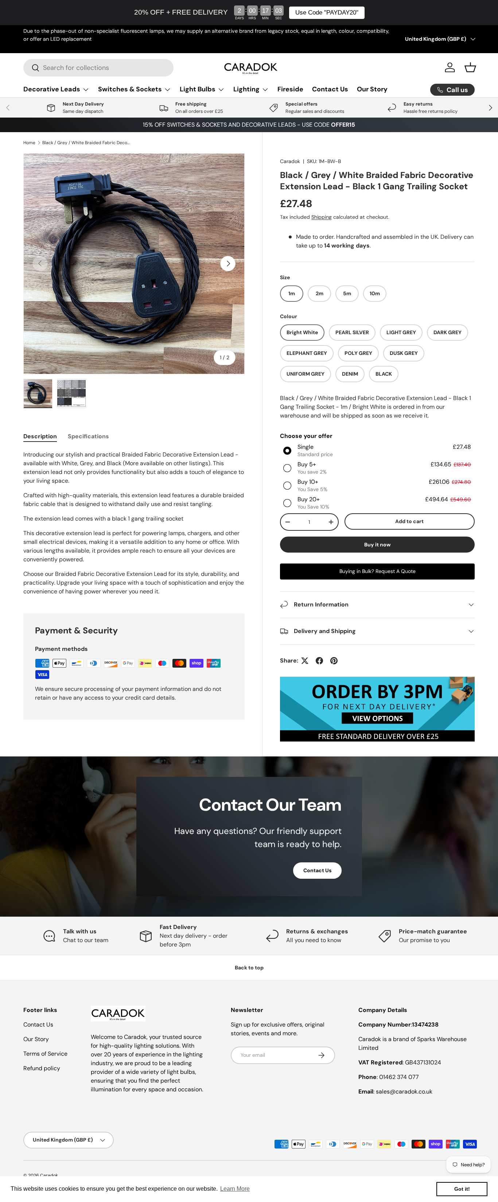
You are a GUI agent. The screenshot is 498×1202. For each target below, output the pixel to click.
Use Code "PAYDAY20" (326, 12)
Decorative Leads (51, 89)
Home (29, 143)
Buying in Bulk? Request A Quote (377, 571)
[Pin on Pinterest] (334, 660)
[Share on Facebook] (319, 660)
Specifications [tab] (88, 436)
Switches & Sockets (130, 89)
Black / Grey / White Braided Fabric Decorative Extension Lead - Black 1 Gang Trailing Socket (86, 143)
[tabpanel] (134, 523)
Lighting (246, 89)
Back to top (249, 967)
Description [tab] (40, 436)
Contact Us (330, 89)
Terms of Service (45, 1053)
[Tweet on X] (304, 660)
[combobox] (98, 67)
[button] (470, 67)
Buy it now (377, 544)
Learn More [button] (235, 1189)
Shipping (321, 217)
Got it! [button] (462, 1189)
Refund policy (41, 1068)
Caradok (290, 161)
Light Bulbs (197, 89)
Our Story (372, 89)
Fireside (290, 89)
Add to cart (409, 521)
